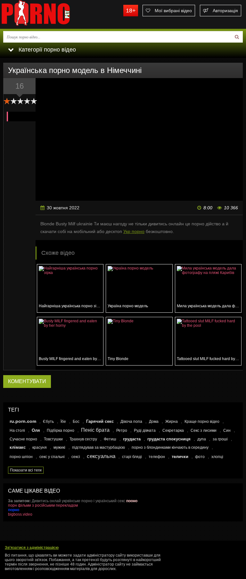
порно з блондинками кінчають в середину (170, 447)
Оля (36, 430)
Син (227, 430)
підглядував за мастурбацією (98, 447)
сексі (75, 456)
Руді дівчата (145, 430)
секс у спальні (52, 456)
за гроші (220, 439)
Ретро (121, 430)
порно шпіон (21, 456)
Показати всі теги (26, 470)
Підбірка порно (60, 430)
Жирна (171, 421)
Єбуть (48, 421)
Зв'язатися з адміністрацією (32, 547)
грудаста (132, 439)
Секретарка (173, 430)
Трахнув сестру (83, 439)
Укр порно (133, 231)
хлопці (217, 456)
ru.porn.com (23, 421)
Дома (154, 421)
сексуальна (101, 456)
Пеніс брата (95, 430)
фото (200, 456)
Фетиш (110, 439)
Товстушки (53, 439)
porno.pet (48, 14)
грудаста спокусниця (169, 439)
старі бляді (132, 456)
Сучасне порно (23, 439)
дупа (201, 439)
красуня (39, 447)
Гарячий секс (100, 421)
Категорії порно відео (46, 49)
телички (180, 456)
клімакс (18, 447)
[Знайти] (237, 37)
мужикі (59, 447)
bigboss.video (20, 514)
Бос (76, 421)
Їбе (63, 421)
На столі (17, 430)
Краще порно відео (201, 421)
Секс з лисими (204, 430)
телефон (157, 456)
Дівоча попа (131, 421)
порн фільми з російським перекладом (43, 505)
